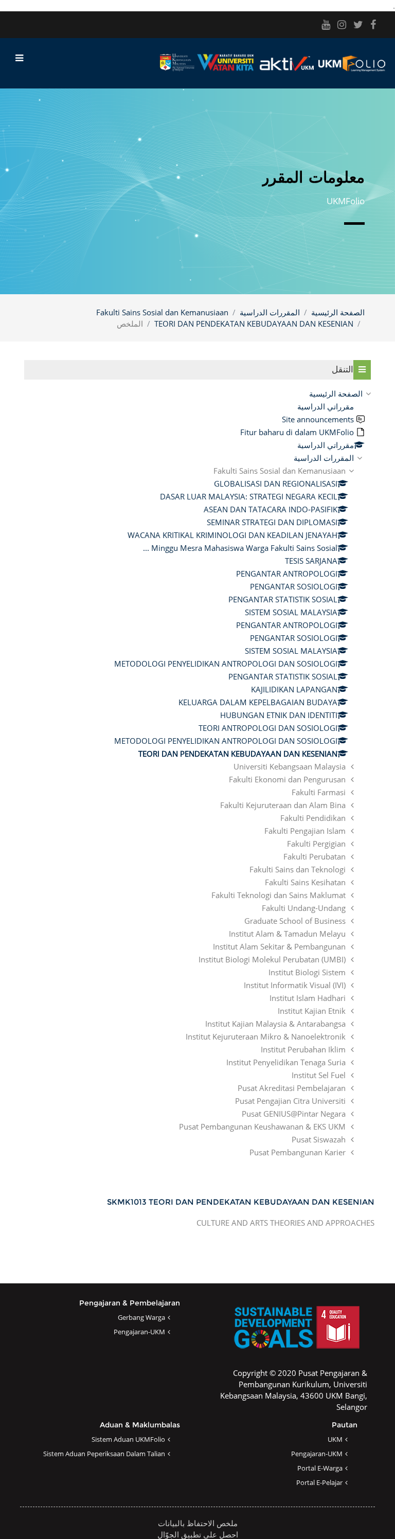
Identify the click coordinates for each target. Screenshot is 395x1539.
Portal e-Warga (320, 1468)
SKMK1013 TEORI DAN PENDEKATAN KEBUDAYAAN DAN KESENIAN (240, 1202)
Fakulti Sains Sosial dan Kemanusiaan (162, 312)
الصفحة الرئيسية (338, 312)
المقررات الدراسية (270, 312)
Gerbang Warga (141, 1317)
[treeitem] (197, 773)
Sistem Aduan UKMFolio (128, 1439)
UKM (335, 1439)
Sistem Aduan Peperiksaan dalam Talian (104, 1453)
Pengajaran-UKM (139, 1331)
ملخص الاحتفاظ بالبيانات (198, 1523)
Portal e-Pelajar (319, 1482)
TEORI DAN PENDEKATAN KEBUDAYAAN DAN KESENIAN (253, 323)
